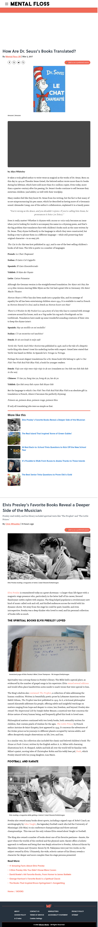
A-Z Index (17, 918)
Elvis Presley (14, 592)
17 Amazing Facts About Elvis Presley (27, 865)
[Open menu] (6, 3)
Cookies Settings (36, 918)
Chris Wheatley (12, 523)
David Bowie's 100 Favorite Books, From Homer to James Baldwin (40, 874)
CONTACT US (34, 911)
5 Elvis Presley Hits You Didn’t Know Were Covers (32, 870)
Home (11, 891)
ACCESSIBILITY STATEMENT (58, 915)
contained (40, 692)
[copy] (23, 62)
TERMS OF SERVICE (37, 915)
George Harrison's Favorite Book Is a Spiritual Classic (34, 878)
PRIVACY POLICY (78, 911)
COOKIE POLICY (20, 915)
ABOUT (16, 911)
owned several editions (78, 683)
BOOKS (19, 891)
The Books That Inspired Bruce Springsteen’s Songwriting (37, 882)
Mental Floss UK (13, 56)
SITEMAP (75, 915)
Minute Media (44, 924)
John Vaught (30, 824)
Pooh (78, 751)
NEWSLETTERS (53, 911)
